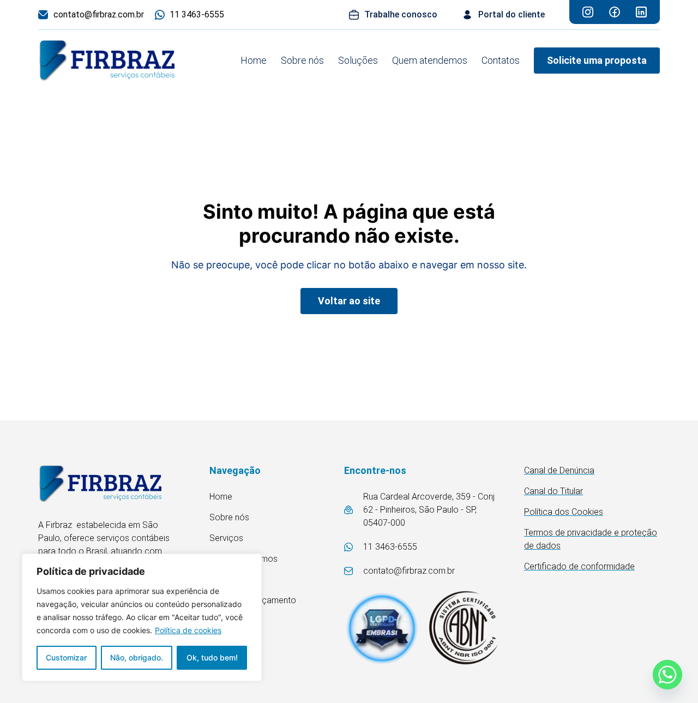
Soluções (358, 60)
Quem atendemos (429, 60)
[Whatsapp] (667, 674)
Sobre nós (302, 60)
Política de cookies (188, 630)
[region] (142, 617)
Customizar (66, 657)
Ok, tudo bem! (212, 657)
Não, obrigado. (136, 657)
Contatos (501, 60)
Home (253, 60)
